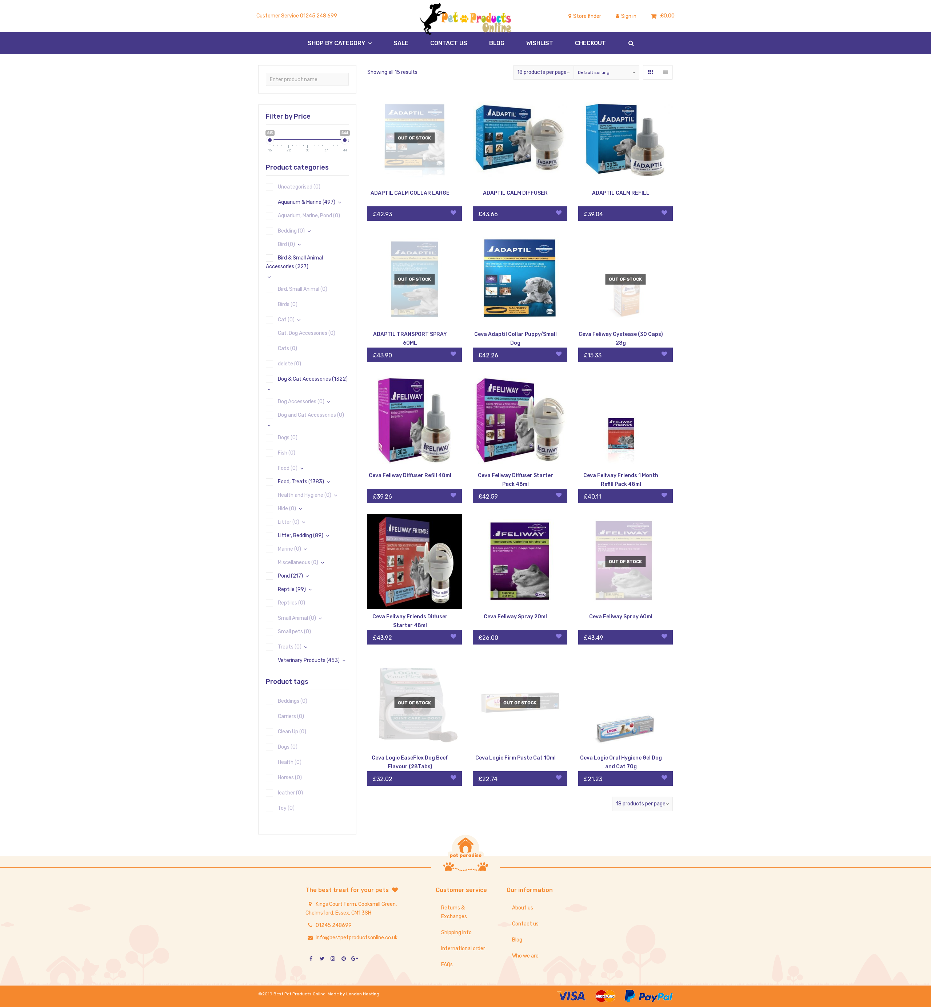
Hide (287, 509)
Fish (286, 453)
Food (287, 468)
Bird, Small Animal (302, 289)
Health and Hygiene (304, 495)
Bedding (291, 231)
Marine (289, 549)
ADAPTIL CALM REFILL (621, 193)
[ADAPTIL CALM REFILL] (625, 138)
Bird (286, 244)
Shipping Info (456, 932)
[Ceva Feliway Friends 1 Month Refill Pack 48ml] (625, 420)
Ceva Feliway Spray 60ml (620, 617)
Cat (286, 320)
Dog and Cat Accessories (311, 415)
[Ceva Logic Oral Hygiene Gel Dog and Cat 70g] (625, 702)
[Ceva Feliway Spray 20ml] (520, 561)
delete (289, 364)
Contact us (525, 924)
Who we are (525, 956)
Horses (290, 777)
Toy (286, 808)
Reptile (292, 589)
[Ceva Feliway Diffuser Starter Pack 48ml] (520, 420)
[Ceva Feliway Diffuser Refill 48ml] (414, 420)
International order (463, 948)
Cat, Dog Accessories (306, 333)
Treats (289, 647)
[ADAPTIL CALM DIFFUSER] (520, 138)
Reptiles (291, 603)
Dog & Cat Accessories (313, 379)
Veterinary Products (309, 660)
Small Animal (297, 618)
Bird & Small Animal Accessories (294, 262)
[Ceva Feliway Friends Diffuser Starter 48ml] (414, 561)
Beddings (292, 701)
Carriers (291, 716)
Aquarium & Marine (306, 202)
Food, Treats (301, 482)
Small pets (294, 632)
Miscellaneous (298, 562)
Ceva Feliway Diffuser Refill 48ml (410, 475)
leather (290, 793)
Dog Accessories (301, 402)
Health (289, 762)
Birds (287, 304)
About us (522, 908)
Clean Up (292, 732)
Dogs (287, 438)
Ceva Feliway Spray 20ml (515, 617)
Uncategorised (299, 187)
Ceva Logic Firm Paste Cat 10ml (515, 758)
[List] (665, 72)
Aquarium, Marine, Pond (309, 216)
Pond (290, 576)
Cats (287, 348)
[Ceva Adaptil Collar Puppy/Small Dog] (520, 279)
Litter (288, 522)
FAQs (447, 965)
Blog (517, 940)
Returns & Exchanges (454, 912)
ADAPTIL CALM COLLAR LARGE (410, 193)
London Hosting (362, 993)
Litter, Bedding (300, 535)
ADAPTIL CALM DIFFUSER (515, 193)
